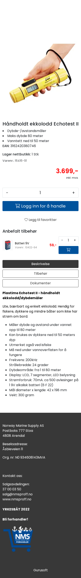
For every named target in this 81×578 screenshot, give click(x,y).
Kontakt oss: (12, 475)
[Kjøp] (69, 250)
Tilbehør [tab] (40, 273)
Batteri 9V (22, 243)
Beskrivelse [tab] (40, 263)
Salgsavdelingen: (15, 484)
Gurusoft (40, 570)
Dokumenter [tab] (40, 283)
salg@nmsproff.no (17, 494)
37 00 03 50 (11, 489)
